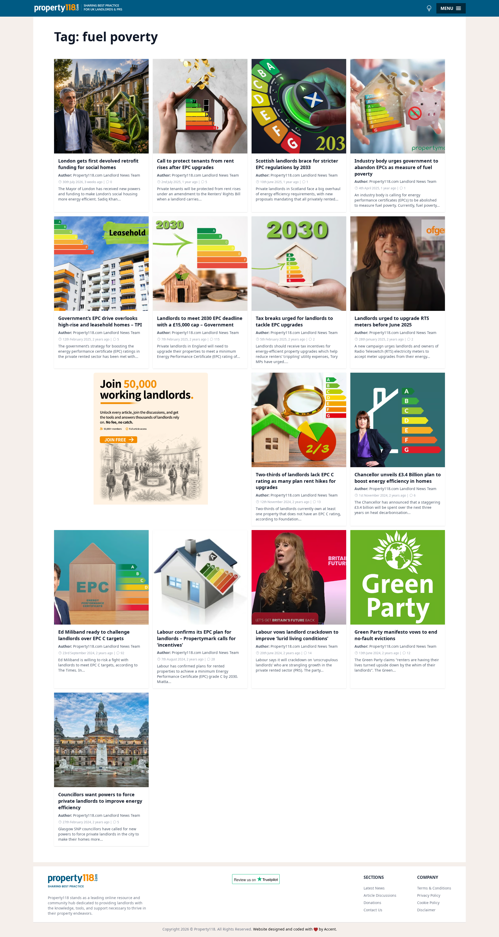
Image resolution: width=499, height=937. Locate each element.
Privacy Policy (428, 895)
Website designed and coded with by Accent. (295, 929)
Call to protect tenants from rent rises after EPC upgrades (195, 164)
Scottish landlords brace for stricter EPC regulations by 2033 (297, 164)
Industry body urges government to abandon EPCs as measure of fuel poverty (396, 167)
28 (213, 659)
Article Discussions (380, 895)
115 (216, 339)
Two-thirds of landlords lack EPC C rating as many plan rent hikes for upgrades (296, 481)
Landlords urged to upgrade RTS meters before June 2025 (391, 321)
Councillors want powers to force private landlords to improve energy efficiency (100, 801)
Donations (372, 902)
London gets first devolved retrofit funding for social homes (98, 164)
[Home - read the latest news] (228, 8)
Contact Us (373, 909)
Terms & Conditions (434, 888)
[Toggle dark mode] (429, 8)
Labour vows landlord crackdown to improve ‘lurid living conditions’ (297, 635)
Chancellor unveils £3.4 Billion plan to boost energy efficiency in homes (397, 477)
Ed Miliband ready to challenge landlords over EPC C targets (94, 635)
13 (318, 502)
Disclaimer (426, 909)
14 (309, 653)
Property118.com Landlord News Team (106, 175)
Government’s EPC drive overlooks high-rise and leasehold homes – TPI (100, 321)
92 (122, 653)
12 (408, 653)
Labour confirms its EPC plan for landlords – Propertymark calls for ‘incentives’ (196, 638)
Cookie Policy (428, 902)
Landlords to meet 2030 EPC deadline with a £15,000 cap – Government (199, 321)
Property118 (204, 929)
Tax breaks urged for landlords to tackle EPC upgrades (294, 321)
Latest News (374, 888)
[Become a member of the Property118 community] (151, 449)
